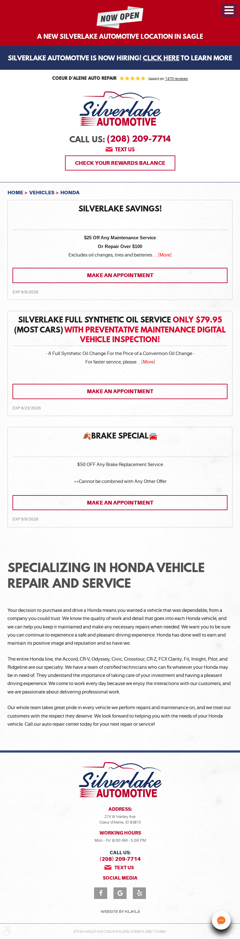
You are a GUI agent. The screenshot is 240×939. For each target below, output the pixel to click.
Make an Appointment (120, 275)
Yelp (139, 893)
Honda (69, 192)
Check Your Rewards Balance (120, 163)
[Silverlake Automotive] (120, 108)
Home (15, 192)
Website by (120, 911)
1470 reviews (176, 79)
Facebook (100, 893)
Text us (125, 150)
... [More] (162, 255)
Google (120, 893)
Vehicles (41, 192)
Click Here (161, 59)
